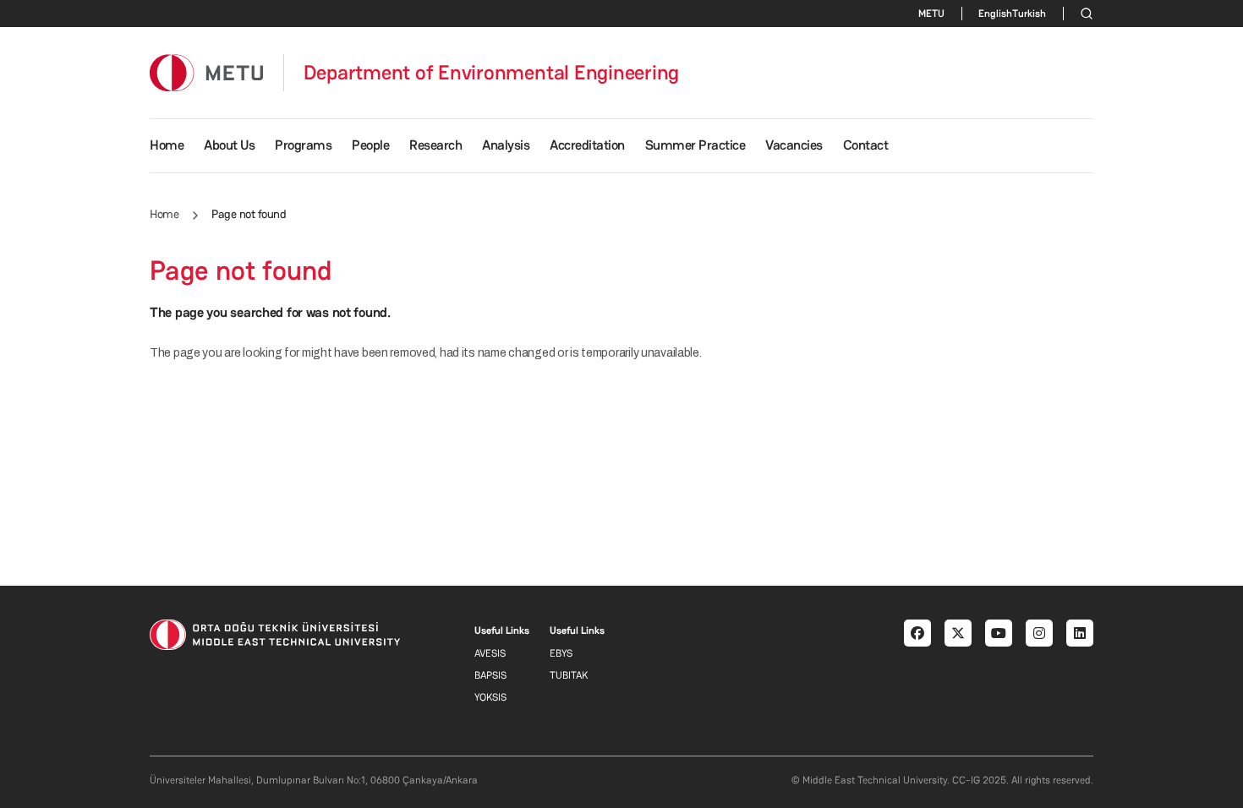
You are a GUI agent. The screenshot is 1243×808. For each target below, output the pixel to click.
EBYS (561, 653)
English (995, 13)
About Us (229, 145)
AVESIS (490, 653)
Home (166, 145)
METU (931, 13)
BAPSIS (490, 675)
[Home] (206, 72)
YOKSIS (490, 697)
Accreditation (587, 145)
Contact (866, 145)
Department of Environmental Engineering (492, 73)
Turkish (1029, 13)
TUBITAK (569, 675)
